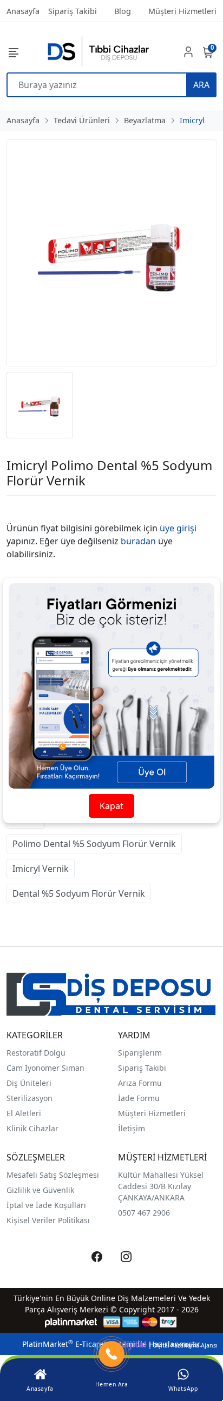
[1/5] (13, 508)
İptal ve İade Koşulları (46, 1205)
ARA (201, 85)
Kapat (111, 806)
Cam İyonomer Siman (45, 1068)
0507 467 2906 (144, 1212)
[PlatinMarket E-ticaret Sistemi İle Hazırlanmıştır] (71, 1321)
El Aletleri (23, 1113)
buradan (138, 541)
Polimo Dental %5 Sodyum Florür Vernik (94, 844)
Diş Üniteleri (28, 1083)
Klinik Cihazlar (32, 1128)
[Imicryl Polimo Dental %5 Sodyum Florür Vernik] (111, 253)
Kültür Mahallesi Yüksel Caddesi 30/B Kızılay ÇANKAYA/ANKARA (161, 1186)
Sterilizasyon (29, 1098)
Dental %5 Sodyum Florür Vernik (78, 893)
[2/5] (20, 508)
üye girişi (178, 528)
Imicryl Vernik (40, 869)
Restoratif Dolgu (35, 1053)
